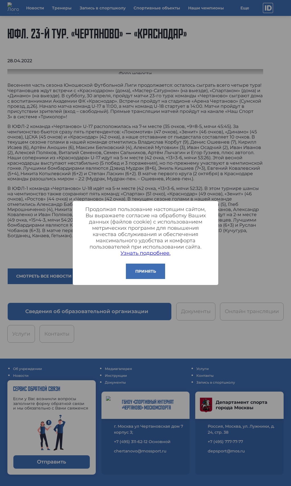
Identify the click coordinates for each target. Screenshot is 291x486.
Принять (145, 271)
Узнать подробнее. (145, 253)
